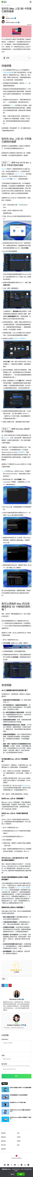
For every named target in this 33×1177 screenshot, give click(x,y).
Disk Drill (4, 169)
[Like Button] (3, 979)
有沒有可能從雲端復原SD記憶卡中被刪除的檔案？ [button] (15, 878)
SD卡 (12, 105)
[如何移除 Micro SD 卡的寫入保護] (5, 1104)
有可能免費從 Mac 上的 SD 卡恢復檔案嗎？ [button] (15, 760)
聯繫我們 (3, 1149)
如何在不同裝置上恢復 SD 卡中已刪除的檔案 (20, 1087)
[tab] (16, 690)
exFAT (17, 174)
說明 (18, 1133)
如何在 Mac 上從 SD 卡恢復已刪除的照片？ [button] (15, 814)
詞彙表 (18, 1141)
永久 (25, 83)
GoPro (14, 179)
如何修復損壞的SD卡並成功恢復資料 (18, 1095)
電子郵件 (5, 1064)
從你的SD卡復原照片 (19, 338)
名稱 (3, 1055)
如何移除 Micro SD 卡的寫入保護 (18, 1102)
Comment (5, 1039)
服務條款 (3, 1133)
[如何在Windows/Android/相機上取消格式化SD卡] (5, 1112)
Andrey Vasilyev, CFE (11, 22)
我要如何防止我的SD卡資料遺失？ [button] (13, 907)
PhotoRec (6, 438)
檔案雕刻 (21, 452)
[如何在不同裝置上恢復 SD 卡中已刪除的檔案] (5, 1089)
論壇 (18, 1145)
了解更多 (12, 1174)
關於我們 (3, 1145)
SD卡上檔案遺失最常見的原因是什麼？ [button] (15, 690)
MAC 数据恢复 (8, 5)
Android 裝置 (5, 179)
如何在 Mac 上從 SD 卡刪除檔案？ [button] (13, 798)
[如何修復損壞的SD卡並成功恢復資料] (5, 1097)
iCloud (18, 887)
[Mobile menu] (30, 2)
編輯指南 (3, 1137)
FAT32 (22, 174)
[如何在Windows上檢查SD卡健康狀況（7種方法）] (5, 1119)
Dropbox (6, 890)
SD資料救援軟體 (8, 72)
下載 (18, 205)
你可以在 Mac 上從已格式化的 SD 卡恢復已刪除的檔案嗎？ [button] (15, 859)
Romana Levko (10, 18)
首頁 (2, 5)
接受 (21, 1174)
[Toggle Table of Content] (15, 58)
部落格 (18, 1137)
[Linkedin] (18, 22)
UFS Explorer (26, 785)
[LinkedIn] (15, 18)
